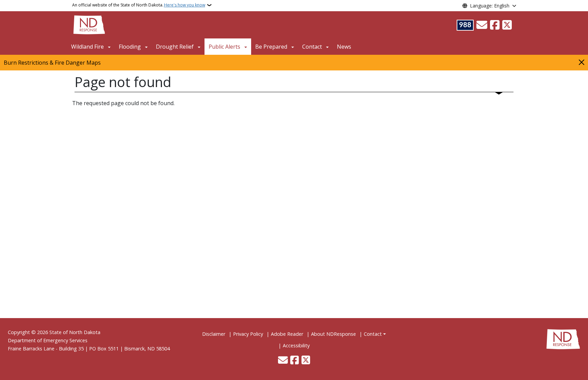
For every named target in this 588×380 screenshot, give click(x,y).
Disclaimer (213, 334)
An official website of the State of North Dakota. (138, 5)
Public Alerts (224, 46)
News (344, 46)
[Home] (89, 24)
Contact (373, 334)
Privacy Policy (248, 334)
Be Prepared (271, 46)
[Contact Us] (481, 25)
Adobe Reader (287, 334)
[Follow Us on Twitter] (507, 25)
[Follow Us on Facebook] (495, 25)
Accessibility (296, 345)
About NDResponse (333, 334)
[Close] (581, 62)
